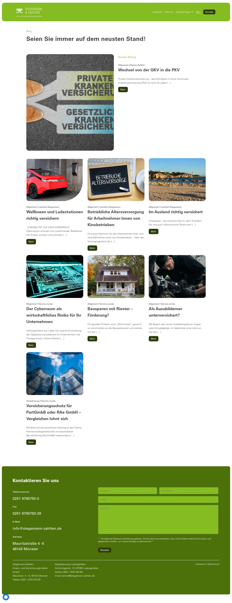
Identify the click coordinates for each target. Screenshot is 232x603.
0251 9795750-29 (27, 513)
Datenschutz (213, 564)
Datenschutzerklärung (123, 538)
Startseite (157, 12)
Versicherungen (183, 12)
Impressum (201, 564)
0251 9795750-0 (26, 498)
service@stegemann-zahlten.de (78, 575)
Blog (198, 12)
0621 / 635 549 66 (73, 572)
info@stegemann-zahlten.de (37, 528)
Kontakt (209, 12)
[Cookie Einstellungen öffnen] (6, 597)
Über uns (168, 12)
